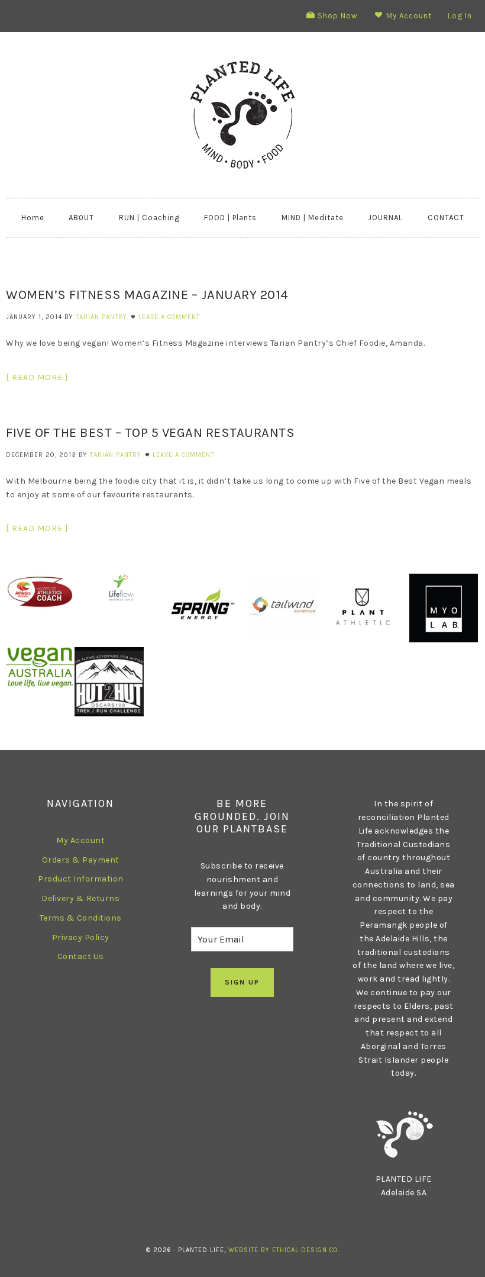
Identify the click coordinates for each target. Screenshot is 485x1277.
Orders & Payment (80, 860)
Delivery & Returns (80, 898)
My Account (80, 840)
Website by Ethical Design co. (284, 1250)
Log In (460, 15)
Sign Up (242, 982)
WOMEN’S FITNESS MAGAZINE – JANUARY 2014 (147, 295)
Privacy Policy (80, 937)
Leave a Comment (169, 317)
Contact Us (80, 956)
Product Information (81, 879)
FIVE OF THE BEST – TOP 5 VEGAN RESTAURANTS (150, 432)
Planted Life (242, 115)
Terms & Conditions (81, 918)
